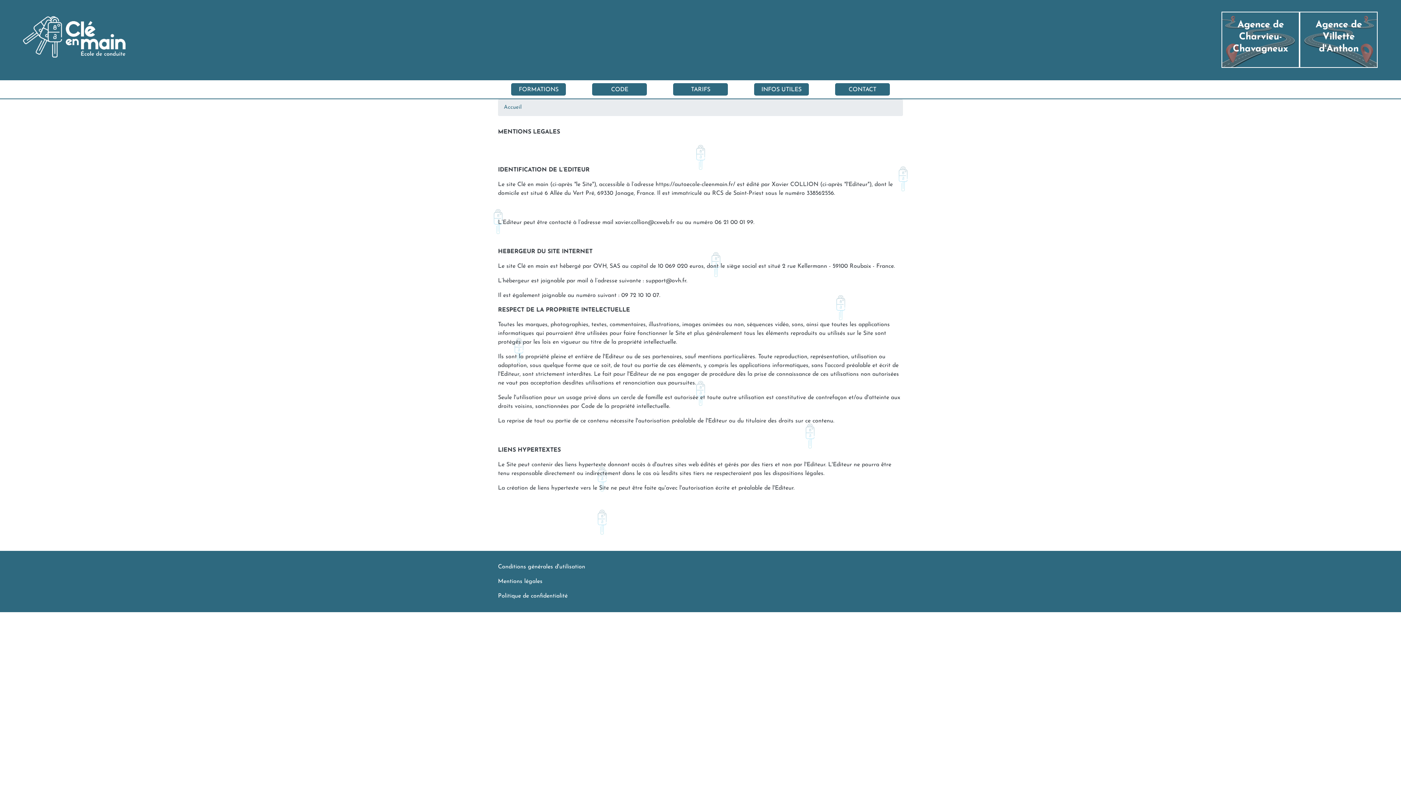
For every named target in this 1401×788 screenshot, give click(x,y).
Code (619, 90)
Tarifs (700, 90)
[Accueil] (12, 39)
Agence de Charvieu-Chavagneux (1260, 37)
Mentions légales (520, 581)
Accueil (513, 107)
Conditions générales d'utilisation (541, 567)
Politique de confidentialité (533, 596)
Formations (539, 90)
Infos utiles (781, 90)
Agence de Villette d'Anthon (1339, 37)
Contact (862, 90)
